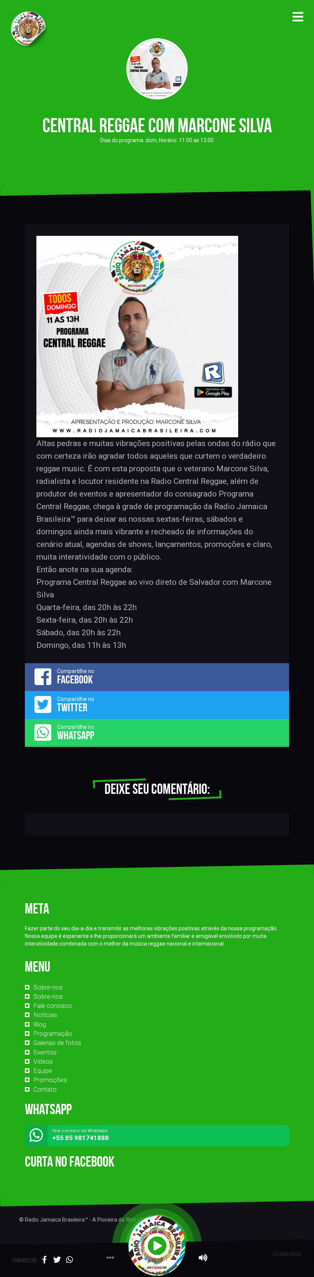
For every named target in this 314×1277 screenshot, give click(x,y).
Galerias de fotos (57, 1043)
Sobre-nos (48, 987)
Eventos (45, 1052)
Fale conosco (52, 1005)
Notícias (45, 1015)
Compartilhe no (75, 677)
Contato (45, 1089)
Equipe (42, 1070)
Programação (52, 1033)
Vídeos (43, 1061)
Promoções (50, 1080)
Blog (39, 1024)
